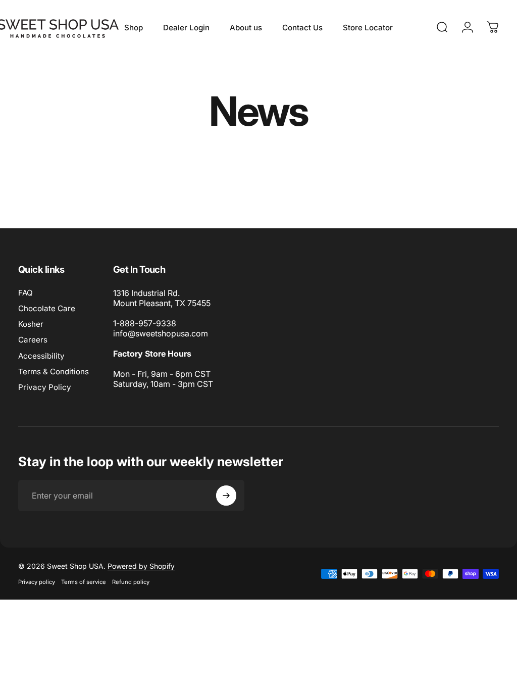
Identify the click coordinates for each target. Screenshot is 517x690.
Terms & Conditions (53, 371)
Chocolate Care (46, 308)
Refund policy (130, 581)
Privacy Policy (44, 387)
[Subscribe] (226, 495)
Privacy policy (36, 581)
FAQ (25, 293)
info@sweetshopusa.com (160, 333)
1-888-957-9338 (144, 323)
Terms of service (83, 581)
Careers (32, 339)
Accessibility (41, 356)
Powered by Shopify (141, 566)
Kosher (30, 324)
